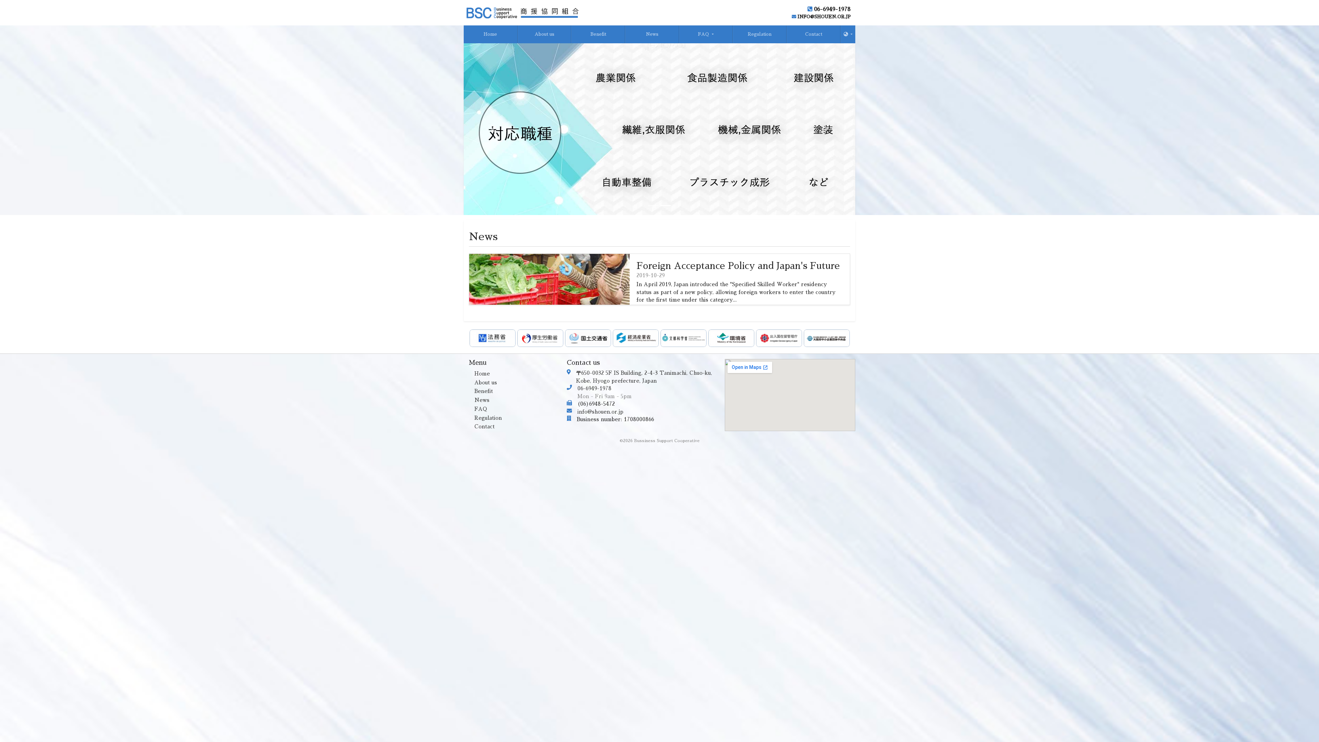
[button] (846, 34)
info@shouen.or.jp (823, 16)
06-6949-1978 (831, 9)
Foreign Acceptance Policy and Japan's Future (738, 265)
